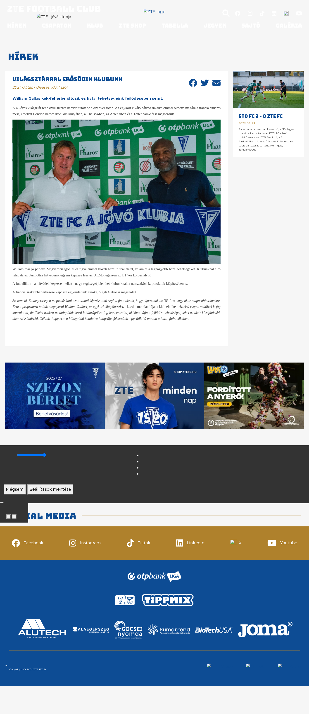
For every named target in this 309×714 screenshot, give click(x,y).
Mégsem (15, 489)
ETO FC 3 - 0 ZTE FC (261, 116)
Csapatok (56, 25)
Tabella (175, 25)
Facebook (33, 542)
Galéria (289, 25)
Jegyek (215, 25)
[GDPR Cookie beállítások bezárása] (2, 502)
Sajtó (251, 25)
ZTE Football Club (54, 8)
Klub (95, 25)
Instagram (90, 542)
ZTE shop (132, 25)
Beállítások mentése (50, 489)
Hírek (16, 25)
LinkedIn (195, 542)
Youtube (288, 542)
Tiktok (144, 542)
